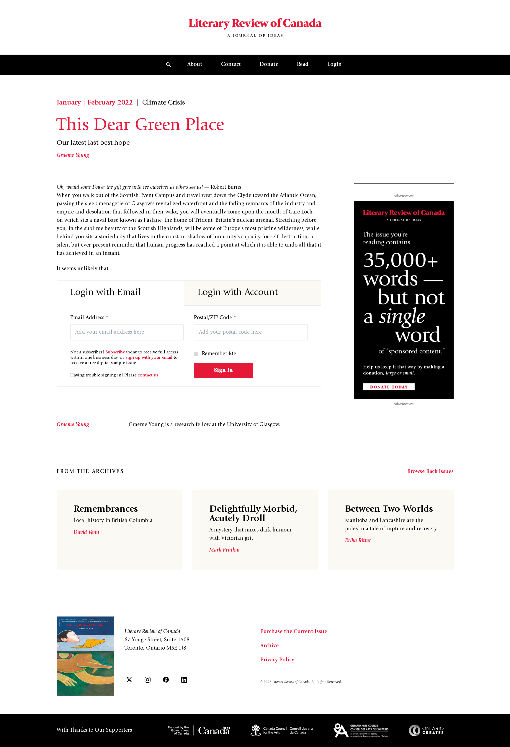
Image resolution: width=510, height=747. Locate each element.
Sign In (223, 370)
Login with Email (105, 293)
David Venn (86, 532)
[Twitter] (129, 679)
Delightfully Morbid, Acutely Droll (253, 514)
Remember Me (219, 354)
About (194, 64)
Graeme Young (73, 155)
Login (334, 64)
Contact (231, 64)
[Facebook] (166, 679)
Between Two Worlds (389, 509)
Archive (269, 646)
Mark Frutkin (224, 550)
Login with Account (237, 293)
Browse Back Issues (430, 471)
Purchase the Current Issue (293, 632)
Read (302, 64)
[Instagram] (147, 679)
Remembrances (105, 509)
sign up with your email (148, 357)
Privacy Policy (277, 660)
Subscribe (115, 352)
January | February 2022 (95, 103)
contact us (148, 375)
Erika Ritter (358, 541)
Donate (269, 64)
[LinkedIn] (184, 679)
